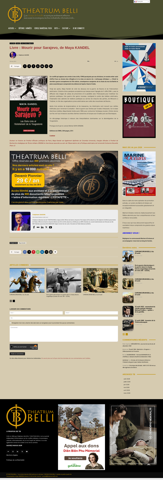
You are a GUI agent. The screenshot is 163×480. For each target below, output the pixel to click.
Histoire (18, 43)
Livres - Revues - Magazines (27, 43)
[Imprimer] (51, 66)
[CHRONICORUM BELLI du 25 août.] (27, 280)
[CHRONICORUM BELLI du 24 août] (100, 280)
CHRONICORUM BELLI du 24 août (92, 294)
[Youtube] (50, 227)
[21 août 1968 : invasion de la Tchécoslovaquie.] (128, 325)
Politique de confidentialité (15, 460)
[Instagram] (13, 451)
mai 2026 (126, 387)
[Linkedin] (42, 66)
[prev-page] (11, 301)
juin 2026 (126, 384)
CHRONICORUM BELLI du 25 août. (19, 294)
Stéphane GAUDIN (24, 55)
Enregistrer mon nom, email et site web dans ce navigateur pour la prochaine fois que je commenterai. (43, 323)
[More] (55, 252)
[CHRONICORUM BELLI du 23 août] (128, 297)
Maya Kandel (22, 243)
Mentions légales (12, 455)
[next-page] (14, 301)
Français (139, 1)
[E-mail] (46, 66)
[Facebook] (25, 66)
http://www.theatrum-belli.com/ (40, 217)
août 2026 (127, 379)
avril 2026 (127, 390)
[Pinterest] (33, 66)
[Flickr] (38, 227)
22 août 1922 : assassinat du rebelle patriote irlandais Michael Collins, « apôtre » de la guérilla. (145, 309)
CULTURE (12, 43)
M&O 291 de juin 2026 (132, 147)
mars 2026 (127, 393)
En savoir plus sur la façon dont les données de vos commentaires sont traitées (66, 358)
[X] (29, 66)
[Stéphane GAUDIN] (13, 55)
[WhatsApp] (38, 66)
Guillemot (125, 360)
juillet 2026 (127, 381)
